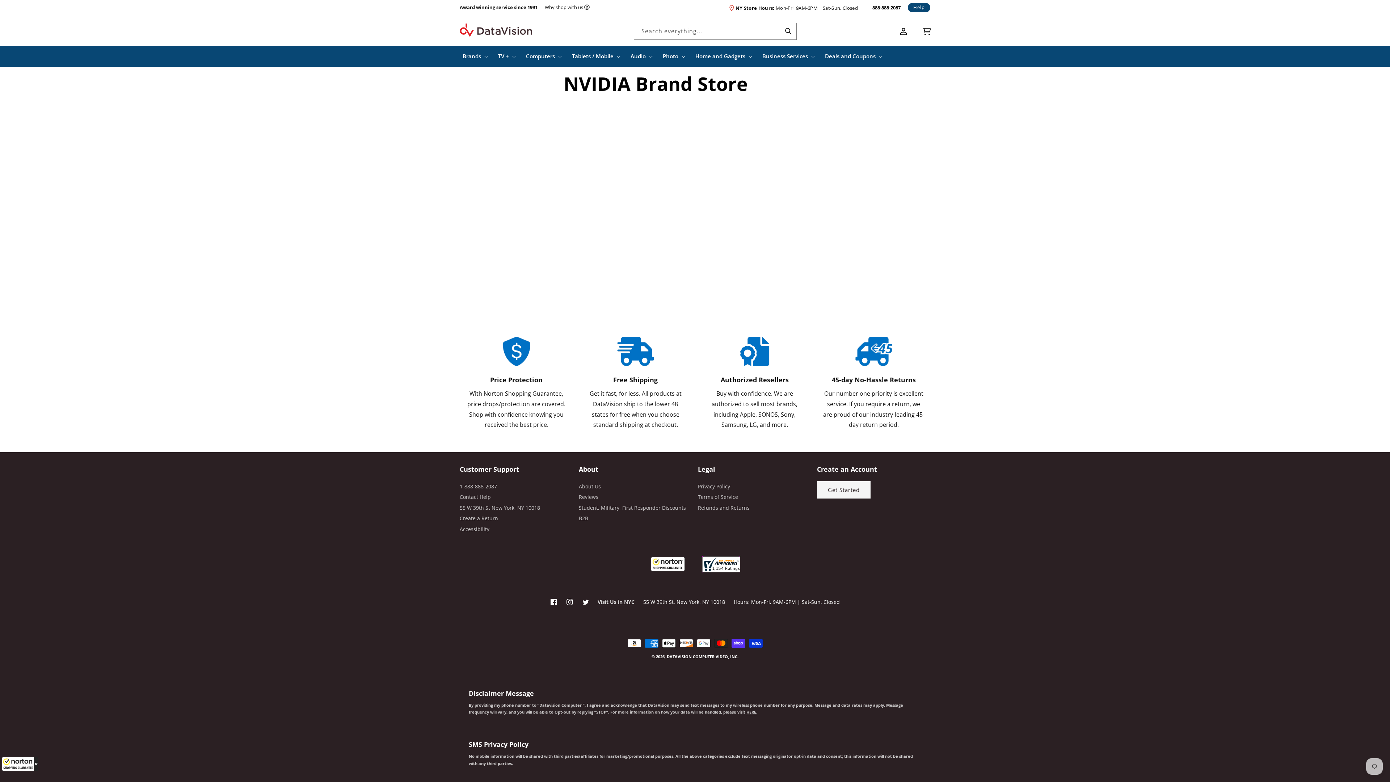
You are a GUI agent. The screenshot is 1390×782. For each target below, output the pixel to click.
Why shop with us (564, 7)
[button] (20, 764)
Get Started (844, 489)
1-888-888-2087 (478, 486)
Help (919, 7)
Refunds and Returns (724, 507)
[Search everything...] (788, 31)
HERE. (751, 712)
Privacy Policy (714, 486)
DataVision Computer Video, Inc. (702, 656)
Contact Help (475, 496)
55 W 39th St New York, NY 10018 (500, 507)
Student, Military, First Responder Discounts (632, 507)
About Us (590, 486)
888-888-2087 (886, 7)
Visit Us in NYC (616, 601)
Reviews (588, 496)
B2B (583, 518)
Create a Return (479, 518)
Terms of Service (718, 496)
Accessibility (474, 529)
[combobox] (715, 31)
